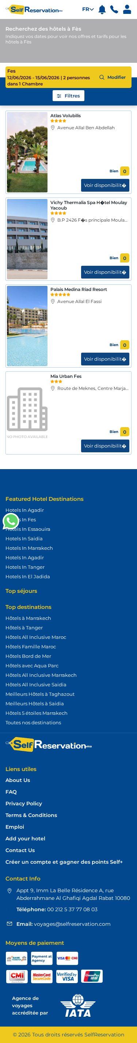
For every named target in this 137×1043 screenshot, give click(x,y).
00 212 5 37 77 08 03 (72, 909)
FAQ (11, 792)
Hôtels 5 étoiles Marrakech (36, 713)
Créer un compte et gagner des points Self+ (64, 862)
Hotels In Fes (20, 519)
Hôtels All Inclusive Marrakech (41, 675)
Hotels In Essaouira (27, 529)
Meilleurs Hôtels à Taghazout (40, 694)
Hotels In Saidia (24, 538)
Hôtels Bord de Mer (28, 656)
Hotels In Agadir (24, 510)
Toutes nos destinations (33, 722)
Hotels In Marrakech (29, 548)
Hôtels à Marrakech (28, 618)
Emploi (14, 827)
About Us (17, 780)
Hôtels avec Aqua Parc (31, 665)
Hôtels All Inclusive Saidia (35, 684)
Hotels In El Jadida (27, 576)
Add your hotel (25, 839)
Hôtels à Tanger (24, 627)
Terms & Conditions (31, 815)
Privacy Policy (23, 804)
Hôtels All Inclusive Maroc (35, 637)
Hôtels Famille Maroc (30, 646)
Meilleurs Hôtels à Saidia (34, 703)
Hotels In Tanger (25, 567)
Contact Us (20, 850)
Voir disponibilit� (105, 185)
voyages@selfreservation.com (72, 924)
